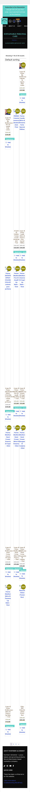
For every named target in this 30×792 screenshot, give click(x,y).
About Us (12, 26)
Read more (24, 95)
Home (4, 26)
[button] (22, 100)
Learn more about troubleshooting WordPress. (13, 781)
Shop (19, 26)
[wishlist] (20, 21)
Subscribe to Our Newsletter (15, 7)
